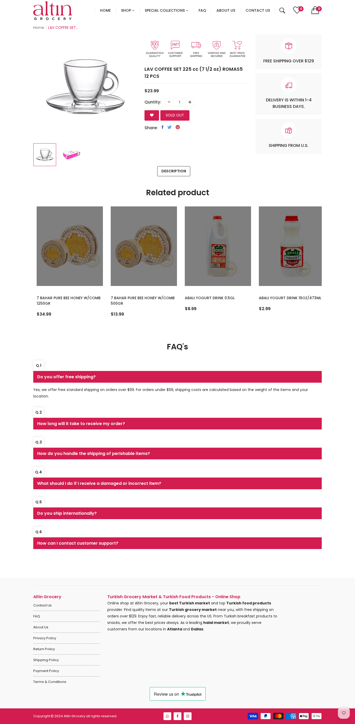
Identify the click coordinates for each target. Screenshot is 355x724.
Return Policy (44, 649)
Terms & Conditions (49, 681)
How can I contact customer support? (77, 543)
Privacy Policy (44, 638)
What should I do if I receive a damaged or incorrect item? (99, 483)
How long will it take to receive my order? (81, 424)
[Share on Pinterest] (178, 127)
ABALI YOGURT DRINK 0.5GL (206, 298)
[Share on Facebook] (162, 127)
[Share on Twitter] (169, 127)
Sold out (175, 115)
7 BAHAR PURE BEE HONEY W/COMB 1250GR (65, 300)
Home (38, 27)
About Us (40, 627)
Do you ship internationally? (67, 513)
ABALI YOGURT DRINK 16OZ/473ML (286, 298)
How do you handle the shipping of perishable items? (93, 453)
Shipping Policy (46, 659)
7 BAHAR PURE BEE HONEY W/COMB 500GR (139, 300)
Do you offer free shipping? (66, 377)
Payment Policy (46, 670)
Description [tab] (173, 171)
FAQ (36, 616)
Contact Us (42, 605)
